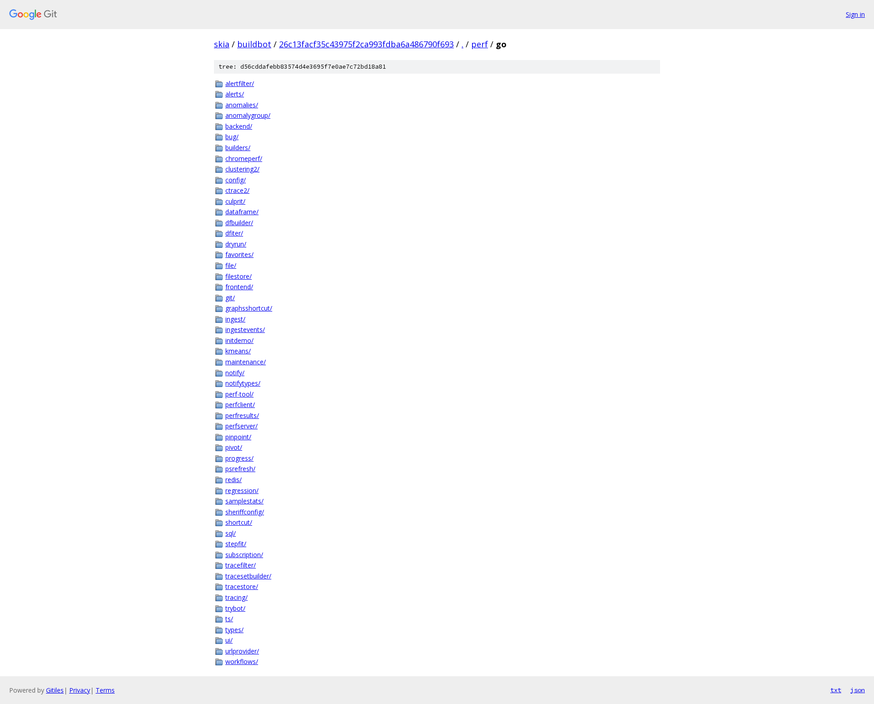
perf (479, 44)
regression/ (242, 490)
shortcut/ (238, 522)
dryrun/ (235, 244)
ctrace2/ (237, 190)
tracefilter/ (240, 565)
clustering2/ (242, 169)
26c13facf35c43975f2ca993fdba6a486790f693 (366, 44)
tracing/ (236, 597)
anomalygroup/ (247, 115)
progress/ (239, 458)
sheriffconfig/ (244, 512)
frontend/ (239, 286)
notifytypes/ (242, 383)
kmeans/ (238, 351)
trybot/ (235, 608)
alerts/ (234, 94)
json (857, 690)
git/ (230, 297)
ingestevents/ (245, 329)
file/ (230, 265)
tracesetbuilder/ (248, 576)
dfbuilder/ (239, 222)
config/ (235, 180)
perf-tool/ (239, 394)
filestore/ (238, 276)
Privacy (79, 690)
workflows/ (241, 661)
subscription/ (244, 554)
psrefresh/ (240, 468)
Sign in (855, 14)
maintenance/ (245, 361)
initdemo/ (239, 340)
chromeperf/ (243, 158)
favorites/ (239, 254)
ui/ (229, 640)
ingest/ (235, 319)
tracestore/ (241, 586)
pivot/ (233, 447)
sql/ (230, 533)
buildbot (254, 44)
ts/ (229, 618)
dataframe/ (242, 211)
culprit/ (235, 201)
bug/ (232, 136)
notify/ (234, 372)
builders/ (237, 147)
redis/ (233, 479)
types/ (234, 629)
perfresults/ (242, 415)
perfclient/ (240, 404)
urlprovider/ (242, 651)
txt (835, 690)
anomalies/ (241, 105)
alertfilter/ (239, 83)
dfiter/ (234, 233)
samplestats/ (244, 501)
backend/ (238, 126)
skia (221, 44)
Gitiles (55, 690)
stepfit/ (235, 543)
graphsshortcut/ (248, 308)
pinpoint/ (238, 436)
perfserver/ (241, 426)
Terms (105, 690)
